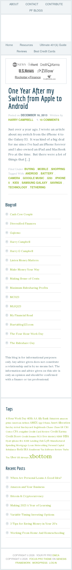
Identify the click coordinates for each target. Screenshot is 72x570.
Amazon (54, 418)
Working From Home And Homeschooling (37, 533)
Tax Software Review (51, 449)
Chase (49, 427)
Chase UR (58, 427)
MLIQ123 (15, 306)
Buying (29, 169)
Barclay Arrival (13, 427)
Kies (16, 182)
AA (35, 418)
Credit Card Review (39, 431)
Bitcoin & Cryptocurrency (26, 496)
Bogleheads (40, 427)
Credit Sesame (29, 436)
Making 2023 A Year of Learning (30, 505)
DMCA (55, 555)
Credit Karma (58, 431)
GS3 (49, 178)
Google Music (33, 178)
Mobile (43, 169)
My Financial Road (21, 315)
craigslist (23, 431)
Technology (17, 187)
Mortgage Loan (25, 445)
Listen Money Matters (24, 260)
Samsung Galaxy (34, 182)
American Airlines (20, 422)
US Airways (22, 457)
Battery (47, 173)
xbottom (40, 456)
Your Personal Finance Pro (38, 28)
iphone (15, 440)
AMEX (34, 422)
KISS (26, 440)
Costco (9, 431)
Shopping (58, 169)
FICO (39, 436)
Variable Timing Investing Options (32, 514)
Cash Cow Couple (21, 214)
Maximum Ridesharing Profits (29, 288)
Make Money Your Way (24, 269)
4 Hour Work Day (16, 418)
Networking (41, 445)
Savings (56, 182)
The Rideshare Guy (22, 343)
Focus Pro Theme (40, 558)
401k (30, 418)
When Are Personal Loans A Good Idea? (36, 478)
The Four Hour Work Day (26, 333)
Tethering (38, 187)
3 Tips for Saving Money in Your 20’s (33, 523)
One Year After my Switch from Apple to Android (35, 98)
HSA (66, 436)
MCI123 (14, 297)
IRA (21, 441)
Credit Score (13, 436)
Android (31, 173)
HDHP (59, 436)
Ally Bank (43, 418)
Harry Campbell (20, 242)
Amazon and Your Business (27, 487)
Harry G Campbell (21, 251)
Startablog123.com (21, 324)
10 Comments (49, 120)
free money (49, 436)
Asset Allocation (60, 422)
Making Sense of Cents (24, 278)
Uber (13, 457)
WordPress (39, 562)
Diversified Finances (23, 223)
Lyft (47, 440)
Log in (53, 562)
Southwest (34, 449)
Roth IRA (22, 449)
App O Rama (44, 422)
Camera (14, 178)
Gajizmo (15, 233)
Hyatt (8, 441)
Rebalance (11, 449)
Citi (66, 427)
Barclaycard (27, 427)
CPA (15, 431)
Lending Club (37, 440)
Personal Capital (56, 445)
